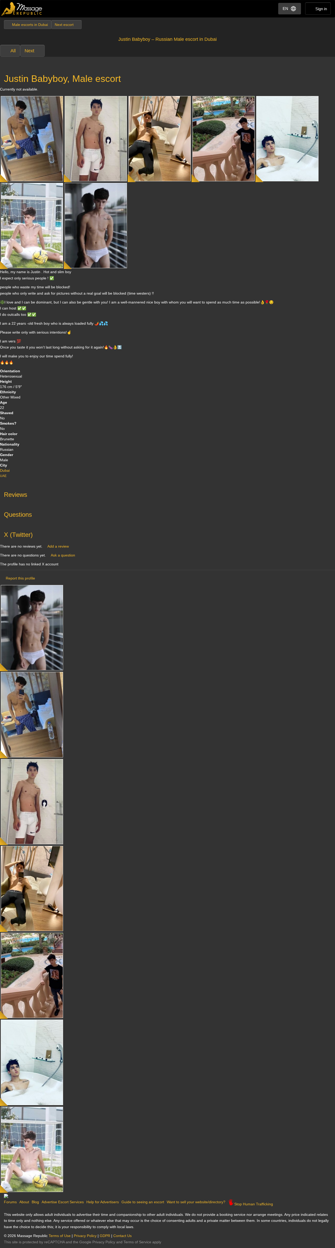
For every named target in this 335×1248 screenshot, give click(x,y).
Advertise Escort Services (63, 1202)
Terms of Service (137, 1242)
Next (29, 50)
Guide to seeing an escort (142, 1202)
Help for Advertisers (102, 1202)
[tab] (167, 493)
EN (285, 8)
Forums (10, 1202)
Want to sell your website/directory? (196, 1202)
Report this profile (20, 578)
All (13, 50)
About (24, 1202)
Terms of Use (60, 1236)
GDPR (105, 1236)
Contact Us (122, 1236)
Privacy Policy (85, 1236)
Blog (35, 1202)
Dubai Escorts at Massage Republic (21, 9)
